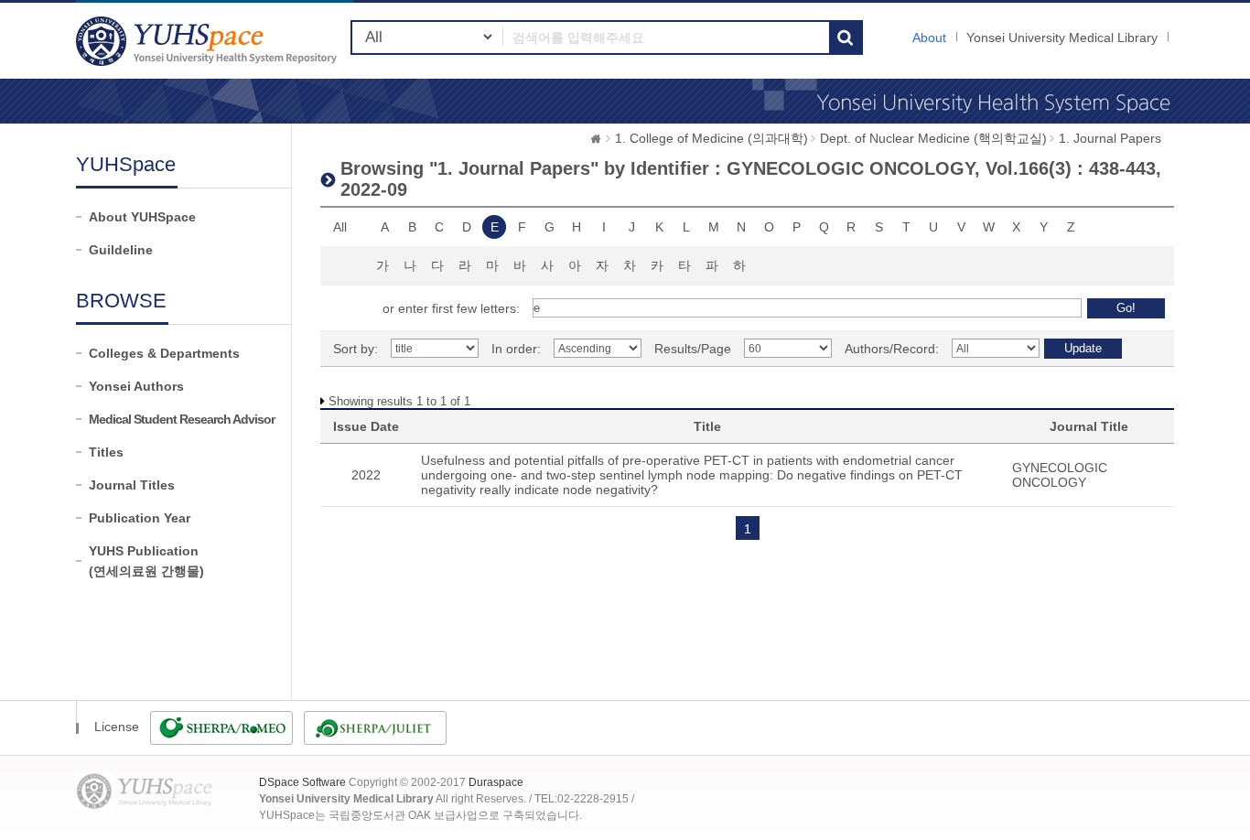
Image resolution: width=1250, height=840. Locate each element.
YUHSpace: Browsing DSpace (208, 41)
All (340, 227)
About (929, 37)
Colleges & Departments (164, 353)
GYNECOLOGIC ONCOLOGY (1059, 475)
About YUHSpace (142, 217)
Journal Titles (132, 485)
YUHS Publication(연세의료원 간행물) (146, 561)
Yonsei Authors (136, 386)
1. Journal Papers (1110, 138)
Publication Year (139, 518)
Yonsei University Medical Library (1062, 37)
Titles (106, 452)
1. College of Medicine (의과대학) (711, 138)
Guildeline (121, 249)
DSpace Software (302, 782)
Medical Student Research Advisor (182, 419)
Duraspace (496, 782)
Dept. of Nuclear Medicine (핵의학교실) (933, 138)
